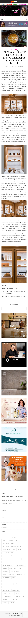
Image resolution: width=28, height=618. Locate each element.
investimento (21, 574)
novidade (19, 587)
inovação (11, 574)
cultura (5, 562)
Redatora (6, 301)
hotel (4, 574)
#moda (4, 540)
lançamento (6, 577)
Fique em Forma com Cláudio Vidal (10, 514)
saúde (18, 593)
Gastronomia (15, 571)
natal (4, 587)
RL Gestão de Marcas (18, 613)
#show (11, 540)
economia (19, 562)
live (13, 577)
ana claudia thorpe (8, 543)
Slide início (4, 527)
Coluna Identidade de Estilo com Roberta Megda (13, 500)
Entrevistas (4, 507)
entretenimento (20, 565)
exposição (6, 571)
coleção (18, 559)
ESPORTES (15, 4)
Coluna (3, 493)
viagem (12, 602)
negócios (11, 587)
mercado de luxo (8, 584)
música (17, 584)
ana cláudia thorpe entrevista (12, 546)
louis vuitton (7, 580)
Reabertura (15, 590)
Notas (3, 521)
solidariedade (7, 596)
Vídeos (3, 531)
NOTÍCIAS (9, 4)
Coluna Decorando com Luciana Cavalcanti (12, 496)
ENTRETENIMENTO (22, 4)
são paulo (6, 599)
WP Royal (17, 615)
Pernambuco (6, 590)
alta (17, 540)
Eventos (3, 510)
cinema (11, 559)
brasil (4, 559)
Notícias (14, 49)
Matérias (3, 517)
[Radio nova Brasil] (14, 26)
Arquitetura (6, 549)
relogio (11, 593)
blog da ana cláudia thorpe (11, 555)
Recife (4, 593)
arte (14, 549)
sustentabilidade (19, 596)
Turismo (5, 602)
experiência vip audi (15, 568)
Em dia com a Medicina (7, 503)
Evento (5, 568)
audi (19, 549)
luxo (15, 580)
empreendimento (7, 565)
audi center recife (8, 552)
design (12, 562)
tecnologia (14, 599)
